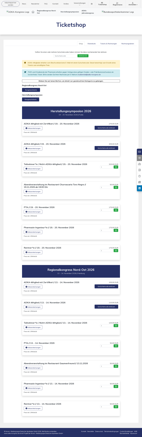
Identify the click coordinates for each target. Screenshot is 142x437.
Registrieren (117, 5)
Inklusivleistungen (34, 128)
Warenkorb (91, 44)
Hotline (66, 4)
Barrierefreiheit (124, 433)
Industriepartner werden (10, 4)
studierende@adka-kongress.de (89, 74)
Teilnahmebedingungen (111, 431)
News (24, 4)
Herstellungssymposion (70, 12)
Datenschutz (99, 431)
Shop (81, 44)
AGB (135, 431)
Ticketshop (102, 5)
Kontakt (55, 4)
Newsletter (35, 4)
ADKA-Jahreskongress (88, 12)
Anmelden (133, 5)
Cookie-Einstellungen (126, 431)
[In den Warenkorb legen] (116, 167)
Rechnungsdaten (127, 44)
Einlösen (82, 56)
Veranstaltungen (80, 3)
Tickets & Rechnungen (108, 44)
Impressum (133, 433)
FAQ (45, 4)
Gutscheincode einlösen (106, 128)
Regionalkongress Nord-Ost (46, 12)
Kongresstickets (31, 90)
